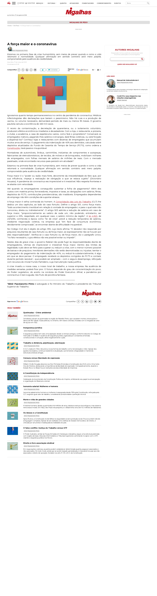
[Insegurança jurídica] (15, 334)
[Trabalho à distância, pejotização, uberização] (15, 349)
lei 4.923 (93, 216)
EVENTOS (117, 3)
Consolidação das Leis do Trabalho (73, 201)
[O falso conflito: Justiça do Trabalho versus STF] (15, 434)
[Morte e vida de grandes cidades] (15, 406)
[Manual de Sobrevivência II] (112, 83)
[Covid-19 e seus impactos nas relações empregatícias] (112, 99)
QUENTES (63, 3)
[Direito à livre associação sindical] (15, 449)
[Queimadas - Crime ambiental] (15, 319)
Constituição (13, 148)
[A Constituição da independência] (15, 380)
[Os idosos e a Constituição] (15, 419)
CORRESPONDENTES (104, 3)
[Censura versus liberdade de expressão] (15, 364)
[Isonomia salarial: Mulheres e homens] (15, 393)
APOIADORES (74, 3)
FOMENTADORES (88, 3)
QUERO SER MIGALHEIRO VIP (127, 64)
